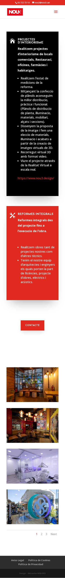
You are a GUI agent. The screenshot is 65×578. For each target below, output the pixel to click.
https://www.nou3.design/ (36, 178)
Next (53, 534)
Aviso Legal (17, 560)
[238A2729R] (32, 401)
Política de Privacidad (30, 564)
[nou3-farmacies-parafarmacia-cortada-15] (32, 523)
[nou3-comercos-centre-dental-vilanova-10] (32, 482)
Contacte (32, 325)
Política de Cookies (39, 560)
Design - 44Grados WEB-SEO (32, 573)
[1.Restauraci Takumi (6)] (32, 441)
